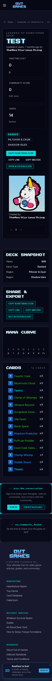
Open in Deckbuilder (20, 166)
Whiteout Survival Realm (19, 618)
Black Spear (21, 426)
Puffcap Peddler (24, 440)
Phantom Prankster (26, 433)
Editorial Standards (16, 654)
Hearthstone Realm (16, 586)
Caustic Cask (22, 376)
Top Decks (12, 591)
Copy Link (14, 160)
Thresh (18, 469)
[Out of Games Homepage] (19, 554)
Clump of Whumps (25, 397)
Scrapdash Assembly (26, 411)
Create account (33, 507)
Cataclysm (12, 600)
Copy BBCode (33, 160)
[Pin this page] (4, 22)
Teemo (18, 390)
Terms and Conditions (17, 659)
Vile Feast (20, 419)
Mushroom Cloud (24, 383)
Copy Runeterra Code (21, 153)
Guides (10, 622)
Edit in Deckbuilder (19, 317)
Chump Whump (23, 455)
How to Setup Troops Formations (23, 632)
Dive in (44, 670)
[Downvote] (21, 230)
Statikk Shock (22, 462)
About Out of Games (17, 650)
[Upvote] (11, 230)
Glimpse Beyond (24, 404)
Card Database (14, 595)
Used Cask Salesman (26, 447)
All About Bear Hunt (16, 627)
